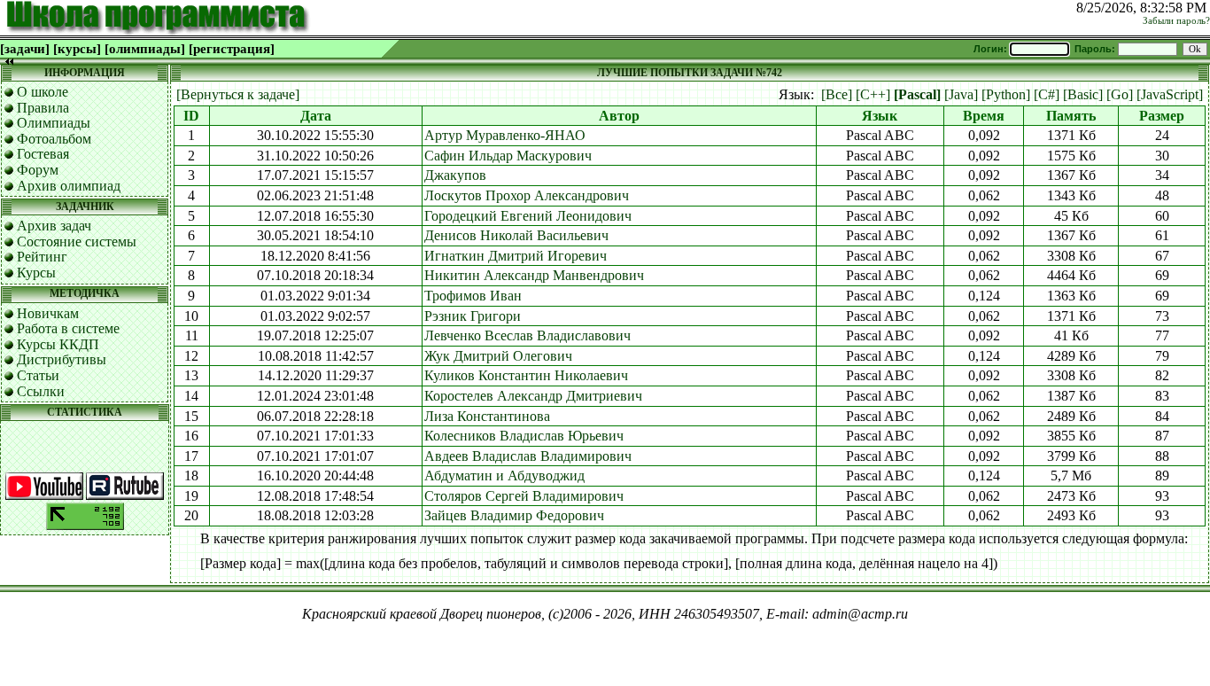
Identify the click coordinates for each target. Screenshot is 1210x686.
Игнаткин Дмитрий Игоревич (515, 255)
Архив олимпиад (68, 185)
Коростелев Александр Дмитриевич (533, 395)
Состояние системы (76, 241)
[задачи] (25, 49)
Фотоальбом (54, 138)
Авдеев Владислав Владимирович (528, 456)
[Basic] (1083, 94)
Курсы (36, 272)
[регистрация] (232, 49)
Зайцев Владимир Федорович (514, 515)
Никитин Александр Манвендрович (534, 275)
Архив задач (54, 225)
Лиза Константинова (487, 416)
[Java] (961, 94)
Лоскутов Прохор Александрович (526, 195)
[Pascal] (917, 94)
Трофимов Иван (473, 295)
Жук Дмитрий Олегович (498, 355)
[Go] (1119, 94)
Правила (43, 107)
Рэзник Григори (472, 316)
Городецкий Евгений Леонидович (528, 215)
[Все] (836, 94)
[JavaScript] (1169, 94)
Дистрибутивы (61, 359)
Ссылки (41, 391)
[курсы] (77, 49)
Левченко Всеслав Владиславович (527, 335)
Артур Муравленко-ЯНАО (505, 135)
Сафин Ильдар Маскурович (508, 155)
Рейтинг (42, 256)
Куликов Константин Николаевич (526, 375)
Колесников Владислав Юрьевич (524, 435)
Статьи (38, 375)
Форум (37, 169)
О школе (42, 91)
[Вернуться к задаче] (237, 94)
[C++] (873, 94)
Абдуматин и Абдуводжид (504, 475)
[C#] (1046, 94)
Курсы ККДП (58, 344)
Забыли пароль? (1176, 21)
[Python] (1005, 94)
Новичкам (48, 313)
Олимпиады (53, 122)
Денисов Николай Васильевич (516, 235)
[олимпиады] (145, 49)
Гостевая (43, 153)
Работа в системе (68, 328)
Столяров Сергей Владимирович (524, 495)
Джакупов (455, 175)
